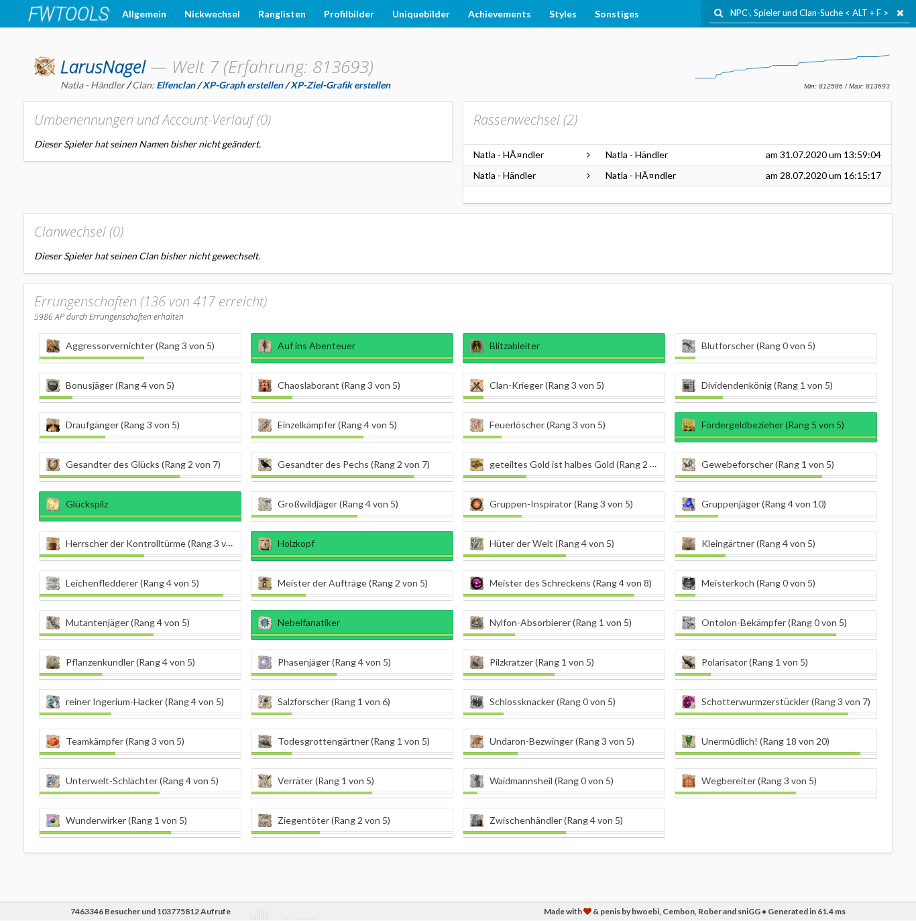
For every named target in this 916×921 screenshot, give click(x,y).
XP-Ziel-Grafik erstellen (340, 84)
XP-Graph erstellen (243, 84)
